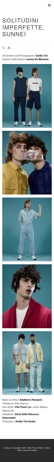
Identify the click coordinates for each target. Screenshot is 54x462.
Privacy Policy (37, 448)
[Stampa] (10, 47)
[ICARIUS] (1, 5)
